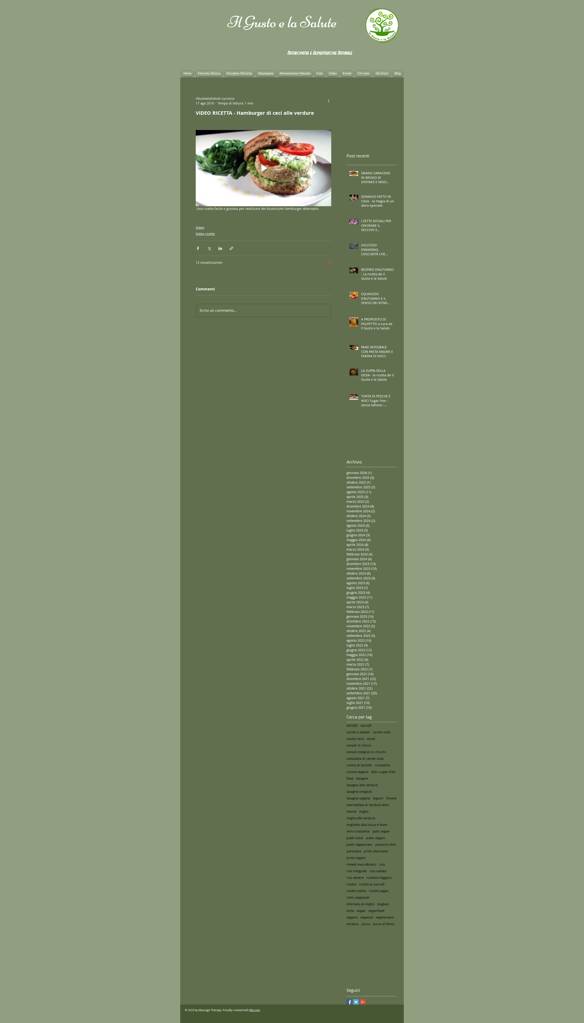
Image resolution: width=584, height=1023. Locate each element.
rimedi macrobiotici (361, 864)
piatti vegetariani (360, 844)
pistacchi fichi (385, 844)
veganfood (376, 911)
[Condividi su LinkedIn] (220, 248)
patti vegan (381, 831)
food (350, 778)
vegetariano (385, 917)
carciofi (365, 725)
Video (200, 227)
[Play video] (263, 168)
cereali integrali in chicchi (366, 752)
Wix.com (254, 1010)
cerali (371, 739)
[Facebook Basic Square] (349, 1002)
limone (391, 798)
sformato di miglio (360, 904)
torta (350, 911)
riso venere (355, 878)
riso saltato (378, 871)
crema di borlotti (359, 765)
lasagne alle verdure (362, 785)
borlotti (352, 725)
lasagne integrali (359, 792)
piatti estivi (355, 838)
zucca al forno (383, 924)
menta (351, 811)
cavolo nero (355, 739)
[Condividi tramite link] (231, 248)
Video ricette (205, 234)
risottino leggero (378, 878)
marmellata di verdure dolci (368, 805)
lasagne (362, 778)
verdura (353, 924)
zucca (365, 924)
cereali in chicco (359, 745)
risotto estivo (356, 891)
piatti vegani (375, 838)
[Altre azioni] (328, 101)
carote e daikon (358, 732)
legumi (378, 798)
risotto (351, 884)
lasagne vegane (358, 798)
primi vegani (356, 858)
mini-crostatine (358, 831)
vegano (352, 917)
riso (382, 864)
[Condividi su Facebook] (198, 248)
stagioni (383, 904)
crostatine (382, 765)
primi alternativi (376, 851)
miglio (363, 811)
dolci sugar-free (383, 772)
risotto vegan (379, 891)
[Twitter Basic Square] (356, 1002)
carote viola (381, 732)
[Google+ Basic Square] (362, 1002)
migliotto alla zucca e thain (367, 825)
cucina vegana (357, 772)
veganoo (366, 917)
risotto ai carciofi (371, 884)
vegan (361, 911)
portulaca (354, 851)
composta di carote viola (365, 758)
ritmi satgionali (358, 897)
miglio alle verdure (361, 818)
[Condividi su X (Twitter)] (209, 248)
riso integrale (357, 871)
